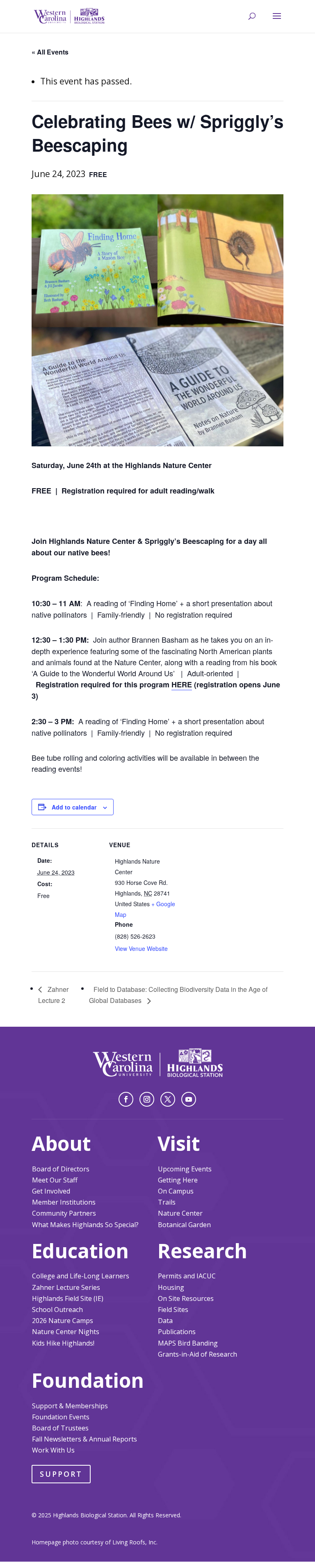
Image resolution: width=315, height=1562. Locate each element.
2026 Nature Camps (62, 1320)
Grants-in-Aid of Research (197, 1354)
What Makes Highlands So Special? (85, 1224)
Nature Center (180, 1213)
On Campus (176, 1191)
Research (202, 1250)
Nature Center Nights (65, 1331)
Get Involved (51, 1191)
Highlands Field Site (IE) (67, 1298)
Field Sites (173, 1309)
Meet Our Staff (55, 1180)
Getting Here (178, 1180)
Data (165, 1320)
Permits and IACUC (187, 1275)
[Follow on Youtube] (188, 1099)
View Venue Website (141, 948)
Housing (171, 1287)
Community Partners (64, 1213)
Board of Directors (60, 1168)
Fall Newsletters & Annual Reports (84, 1439)
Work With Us (53, 1450)
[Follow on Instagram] (146, 1099)
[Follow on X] (167, 1099)
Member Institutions (64, 1202)
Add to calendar (74, 807)
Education (80, 1250)
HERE (181, 684)
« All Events (50, 52)
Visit (179, 1143)
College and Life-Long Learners (80, 1275)
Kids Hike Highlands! (63, 1343)
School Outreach (57, 1309)
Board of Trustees (60, 1427)
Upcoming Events (185, 1168)
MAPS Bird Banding (188, 1343)
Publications (177, 1331)
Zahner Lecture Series (66, 1287)
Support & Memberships (70, 1405)
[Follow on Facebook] (126, 1099)
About (61, 1143)
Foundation (88, 1380)
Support (61, 1474)
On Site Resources (186, 1298)
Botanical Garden (184, 1224)
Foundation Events (60, 1416)
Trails (167, 1202)
